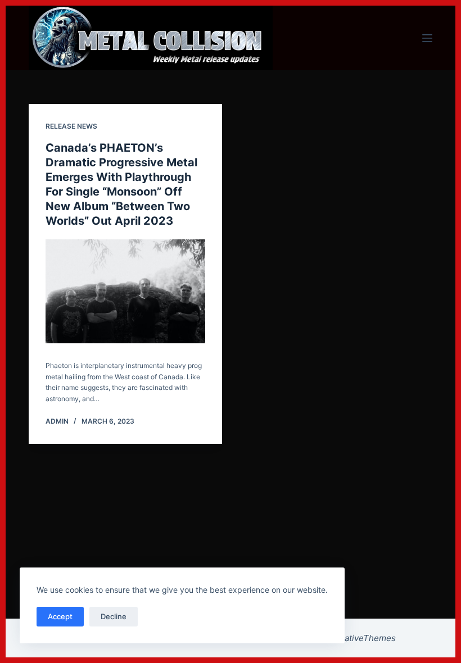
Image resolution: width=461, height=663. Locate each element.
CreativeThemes (363, 638)
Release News (71, 126)
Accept (60, 616)
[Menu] (427, 38)
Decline (113, 616)
